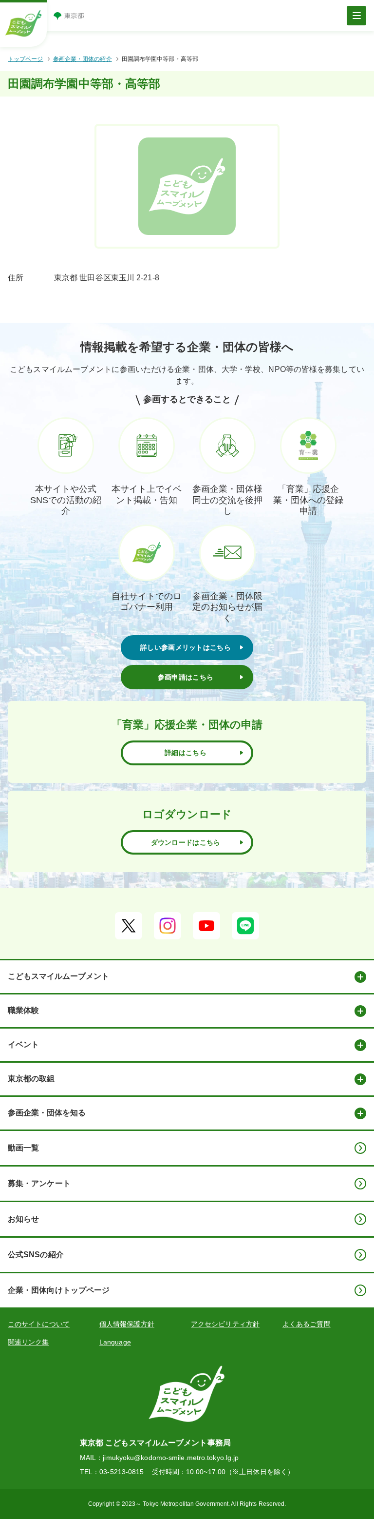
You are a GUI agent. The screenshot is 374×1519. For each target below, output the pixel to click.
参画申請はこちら (185, 677)
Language (115, 1342)
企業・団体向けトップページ (59, 1290)
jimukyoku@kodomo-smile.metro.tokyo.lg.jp (171, 1457)
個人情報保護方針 (126, 1324)
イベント (23, 1044)
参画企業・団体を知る (47, 1113)
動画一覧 (23, 1148)
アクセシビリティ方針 (225, 1324)
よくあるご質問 (306, 1324)
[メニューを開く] (356, 15)
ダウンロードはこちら (186, 842)
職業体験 (23, 1010)
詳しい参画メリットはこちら (185, 647)
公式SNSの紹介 (36, 1254)
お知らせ (23, 1219)
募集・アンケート (39, 1183)
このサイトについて (39, 1324)
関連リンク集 (28, 1342)
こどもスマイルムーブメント (58, 976)
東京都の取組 (31, 1078)
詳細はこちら (185, 753)
